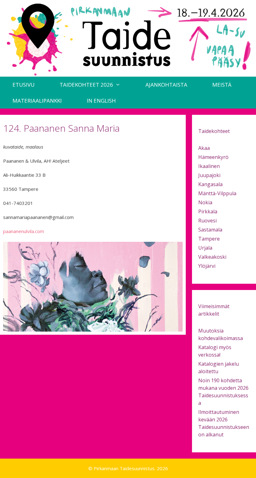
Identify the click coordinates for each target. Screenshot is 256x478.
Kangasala (210, 184)
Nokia (205, 202)
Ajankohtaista (166, 84)
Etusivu (23, 84)
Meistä (221, 84)
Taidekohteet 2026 (86, 84)
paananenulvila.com (23, 231)
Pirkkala (207, 211)
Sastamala (210, 229)
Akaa (204, 148)
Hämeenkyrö (213, 157)
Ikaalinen (209, 166)
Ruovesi (207, 220)
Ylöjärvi (206, 265)
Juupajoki (209, 175)
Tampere (209, 238)
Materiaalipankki (37, 100)
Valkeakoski (212, 256)
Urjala (205, 247)
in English (101, 100)
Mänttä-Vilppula (217, 193)
